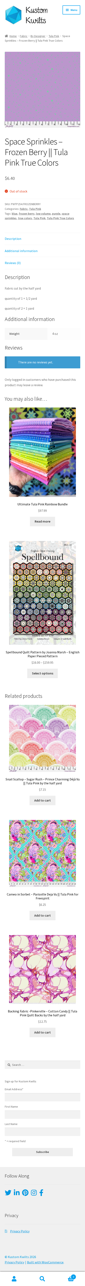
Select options (42, 673)
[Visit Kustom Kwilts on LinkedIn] (17, 1194)
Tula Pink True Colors (60, 218)
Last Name (11, 1124)
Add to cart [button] (42, 800)
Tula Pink (54, 36)
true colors (25, 218)
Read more (42, 521)
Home (13, 36)
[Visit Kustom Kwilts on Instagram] (34, 1194)
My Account (14, 1279)
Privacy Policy (20, 1231)
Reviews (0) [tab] (13, 263)
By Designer (38, 36)
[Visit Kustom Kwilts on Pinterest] (25, 1194)
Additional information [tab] (21, 251)
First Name (11, 1106)
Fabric (23, 36)
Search (42, 1279)
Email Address (14, 1089)
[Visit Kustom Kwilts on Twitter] (8, 1194)
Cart (65, 1275)
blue (14, 213)
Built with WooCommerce (45, 1262)
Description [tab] (13, 239)
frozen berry (26, 213)
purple (56, 213)
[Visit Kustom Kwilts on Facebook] (41, 1194)
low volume (43, 213)
